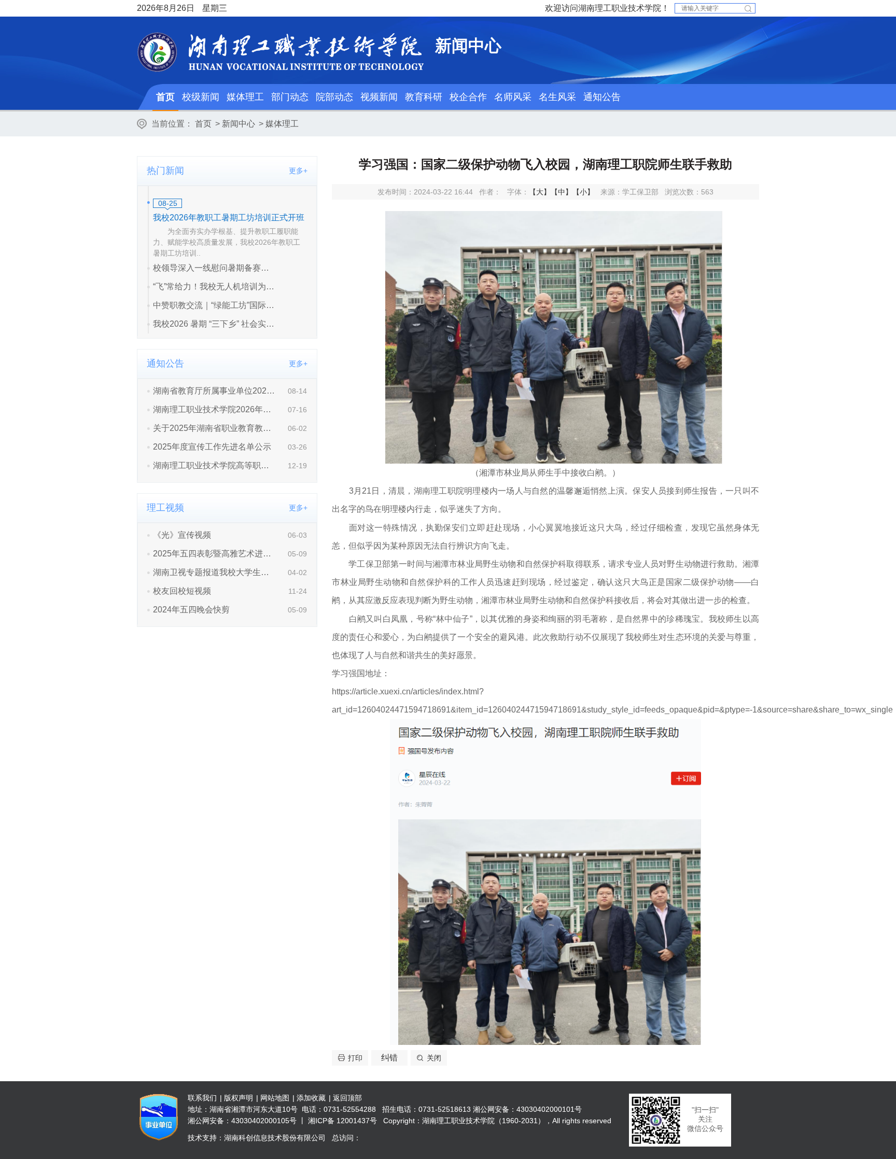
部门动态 (290, 97)
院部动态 (334, 97)
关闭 (434, 1058)
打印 (355, 1058)
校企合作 (468, 97)
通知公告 (602, 97)
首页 (165, 97)
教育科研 (423, 97)
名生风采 (557, 97)
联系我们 (202, 1098)
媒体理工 (245, 97)
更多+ (298, 170)
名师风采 (512, 97)
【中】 (561, 192)
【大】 (540, 192)
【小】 (583, 192)
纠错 (389, 1057)
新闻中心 (238, 123)
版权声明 (238, 1098)
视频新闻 (379, 97)
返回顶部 (347, 1098)
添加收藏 (311, 1098)
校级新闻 (200, 97)
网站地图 (274, 1098)
